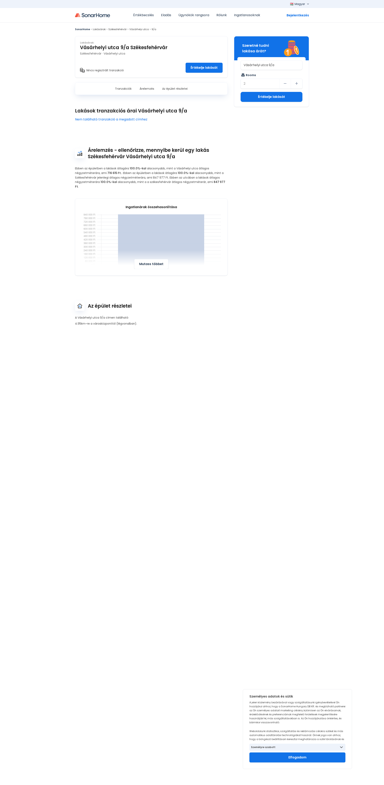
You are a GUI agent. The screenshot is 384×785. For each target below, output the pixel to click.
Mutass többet (151, 264)
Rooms (251, 75)
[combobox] (271, 65)
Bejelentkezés (298, 15)
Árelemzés (147, 89)
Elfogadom (297, 757)
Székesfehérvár (117, 29)
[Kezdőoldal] (92, 15)
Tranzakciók (123, 89)
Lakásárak (99, 29)
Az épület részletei (175, 89)
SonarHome (82, 29)
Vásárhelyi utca (139, 29)
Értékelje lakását (204, 67)
